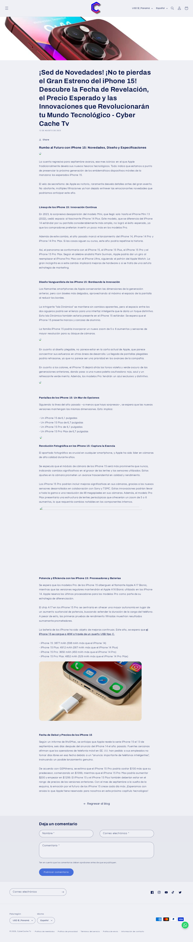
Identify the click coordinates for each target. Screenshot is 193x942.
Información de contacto (132, 931)
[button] (6, 8)
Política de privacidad (68, 931)
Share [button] (46, 140)
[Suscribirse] (62, 892)
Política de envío (110, 931)
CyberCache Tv (24, 931)
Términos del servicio (90, 931)
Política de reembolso (45, 931)
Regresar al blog (98, 803)
